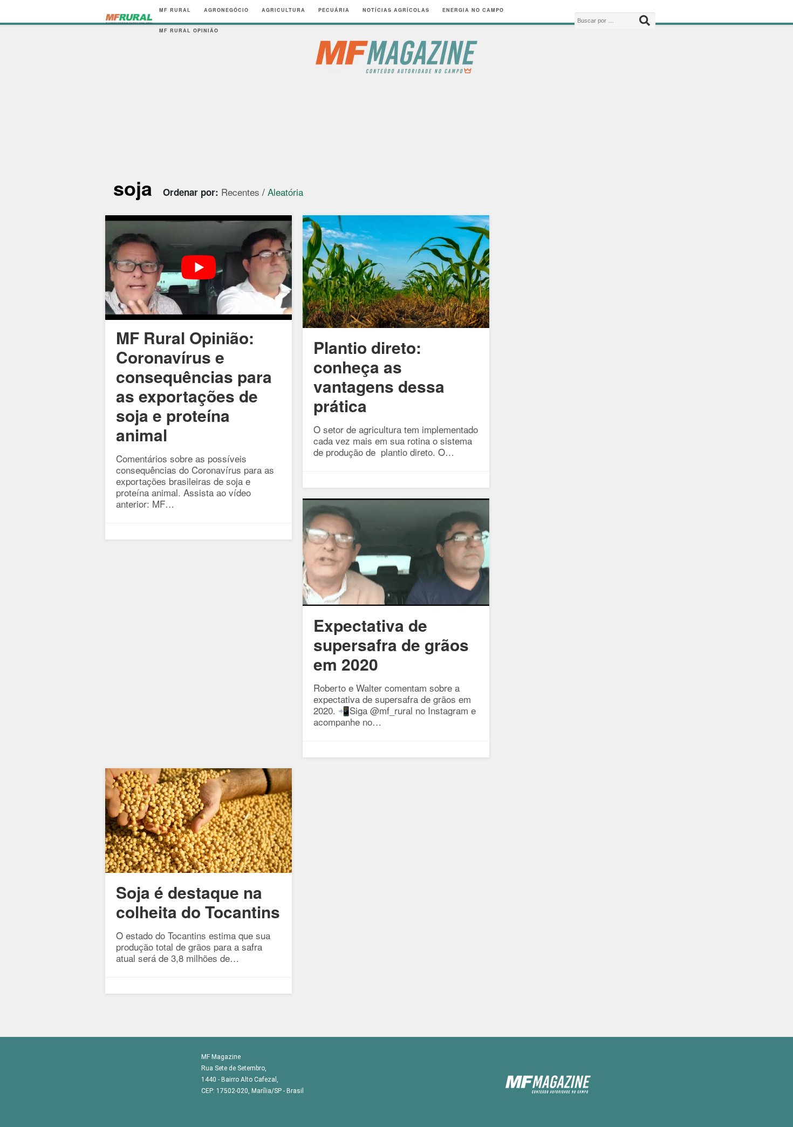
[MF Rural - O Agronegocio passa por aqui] (129, 20)
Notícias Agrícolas (396, 9)
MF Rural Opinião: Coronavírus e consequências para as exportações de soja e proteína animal (194, 386)
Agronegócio (226, 9)
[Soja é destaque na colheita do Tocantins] (198, 869)
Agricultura (283, 9)
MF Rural (175, 9)
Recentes (240, 192)
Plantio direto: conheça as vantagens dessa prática (379, 376)
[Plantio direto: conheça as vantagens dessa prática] (396, 324)
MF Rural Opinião (188, 30)
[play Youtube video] (198, 267)
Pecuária (334, 9)
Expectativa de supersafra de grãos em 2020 (391, 644)
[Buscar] (644, 20)
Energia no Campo (473, 9)
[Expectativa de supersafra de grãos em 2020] (396, 602)
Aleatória (285, 192)
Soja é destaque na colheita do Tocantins (198, 901)
